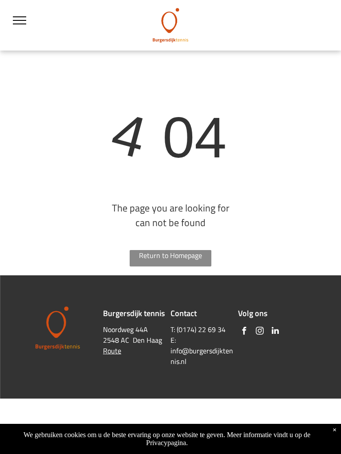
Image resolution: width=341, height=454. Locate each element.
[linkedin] (275, 332)
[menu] (19, 20)
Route (112, 350)
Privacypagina (166, 442)
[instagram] (260, 332)
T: (172, 329)
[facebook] (244, 332)
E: (173, 340)
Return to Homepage (170, 255)
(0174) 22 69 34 (201, 329)
